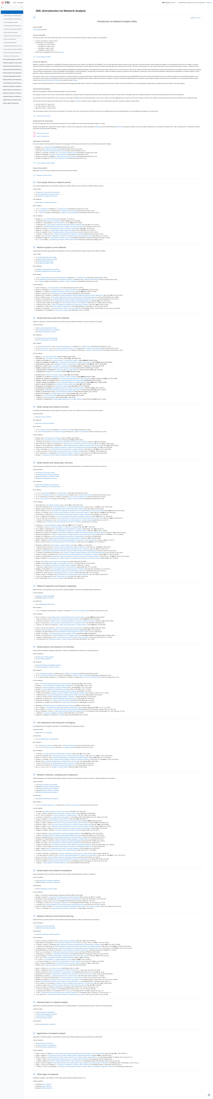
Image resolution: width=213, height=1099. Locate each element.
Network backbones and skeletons (48, 792)
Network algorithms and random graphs (49, 271)
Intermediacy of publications (46, 1012)
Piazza (41, 170)
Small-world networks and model (47, 328)
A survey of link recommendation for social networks (66, 961)
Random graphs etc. (67, 279)
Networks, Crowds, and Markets (58, 154)
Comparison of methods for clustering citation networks (73, 1064)
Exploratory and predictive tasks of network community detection (59, 981)
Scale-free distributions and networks (49, 330)
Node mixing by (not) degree (46, 423)
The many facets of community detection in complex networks (75, 520)
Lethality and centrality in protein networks (64, 691)
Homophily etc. (47, 495)
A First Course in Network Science (67, 152)
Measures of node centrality (45, 657)
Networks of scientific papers (54, 375)
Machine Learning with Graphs (51, 80)
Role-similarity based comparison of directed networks (67, 837)
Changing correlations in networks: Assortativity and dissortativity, (72, 447)
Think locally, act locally (63, 576)
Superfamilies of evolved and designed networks (66, 619)
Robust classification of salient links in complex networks (77, 853)
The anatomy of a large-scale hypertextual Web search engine (64, 707)
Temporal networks (47, 1088)
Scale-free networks (59, 222)
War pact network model (44, 1018)
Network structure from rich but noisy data (57, 965)
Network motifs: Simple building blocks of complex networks (68, 617)
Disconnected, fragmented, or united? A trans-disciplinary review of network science (68, 236)
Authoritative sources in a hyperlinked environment (58, 705)
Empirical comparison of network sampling (68, 830)
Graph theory (44, 277)
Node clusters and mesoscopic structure (12, 73)
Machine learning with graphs (46, 928)
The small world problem (50, 356)
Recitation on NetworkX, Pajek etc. (47, 202)
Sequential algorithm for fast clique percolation (67, 538)
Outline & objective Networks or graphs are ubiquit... (12, 25)
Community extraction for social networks (64, 542)
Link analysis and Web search (48, 675)
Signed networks (46, 1086)
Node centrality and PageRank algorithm (49, 665)
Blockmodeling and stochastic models (48, 476)
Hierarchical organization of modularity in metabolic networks (70, 757)
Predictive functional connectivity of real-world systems (72, 637)
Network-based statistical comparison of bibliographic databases (72, 846)
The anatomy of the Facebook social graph (63, 368)
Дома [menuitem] (14, 2)
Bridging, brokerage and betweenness (63, 698)
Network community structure (46, 472)
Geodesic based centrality (68, 702)
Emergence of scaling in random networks (63, 291)
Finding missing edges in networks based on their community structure (68, 955)
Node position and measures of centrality (12, 79)
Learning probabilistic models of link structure (66, 970)
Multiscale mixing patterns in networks (69, 453)
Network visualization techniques (50, 882)
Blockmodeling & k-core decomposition (48, 486)
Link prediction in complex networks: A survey (58, 959)
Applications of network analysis (12, 100)
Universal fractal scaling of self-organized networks (67, 821)
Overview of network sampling (50, 786)
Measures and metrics (47, 673)
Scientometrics (43, 1047)
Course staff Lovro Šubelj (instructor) (12, 15)
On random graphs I (53, 287)
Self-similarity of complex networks (66, 813)
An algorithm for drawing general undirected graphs (64, 897)
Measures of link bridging (44, 732)
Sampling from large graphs (61, 817)
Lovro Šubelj (36, 29)
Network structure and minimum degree (55, 561)
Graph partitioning (62, 495)
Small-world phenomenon (62, 350)
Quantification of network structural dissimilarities (66, 842)
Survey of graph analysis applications (60, 230)
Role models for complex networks (61, 545)
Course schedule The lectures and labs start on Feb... (12, 19)
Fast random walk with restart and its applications (69, 711)
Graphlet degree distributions (46, 604)
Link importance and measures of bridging (12, 83)
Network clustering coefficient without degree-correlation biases (70, 693)
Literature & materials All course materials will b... (12, 46)
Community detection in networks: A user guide (64, 527)
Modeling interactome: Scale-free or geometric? (69, 628)
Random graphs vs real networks (12, 63)
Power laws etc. (44, 348)
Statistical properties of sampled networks (65, 815)
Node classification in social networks (72, 977)
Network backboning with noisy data (59, 861)
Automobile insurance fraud (45, 1043)
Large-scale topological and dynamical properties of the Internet (82, 445)
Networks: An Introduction (52, 149)
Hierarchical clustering (47, 747)
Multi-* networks (46, 1084)
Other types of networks (11, 103)
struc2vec (67, 990)
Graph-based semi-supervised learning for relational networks (59, 992)
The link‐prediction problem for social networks (67, 942)
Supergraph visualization (61, 902)
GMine (54, 901)
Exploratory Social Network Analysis (67, 156)
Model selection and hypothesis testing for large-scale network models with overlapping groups (69, 550)
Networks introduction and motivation (48, 192)
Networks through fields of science (47, 196)
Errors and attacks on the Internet (47, 340)
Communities (44, 493)
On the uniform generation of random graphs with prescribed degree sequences (74, 297)
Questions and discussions (11, 56)
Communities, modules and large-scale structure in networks (64, 224)
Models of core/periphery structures (62, 563)
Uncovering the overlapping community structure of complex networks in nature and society (77, 510)
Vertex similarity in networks (67, 940)
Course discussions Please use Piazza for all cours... (12, 52)
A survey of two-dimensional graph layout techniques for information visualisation (77, 906)
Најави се (209, 2)
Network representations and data (47, 259)
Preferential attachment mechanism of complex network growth (63, 390)
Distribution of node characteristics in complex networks (67, 449)
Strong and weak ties (45, 498)
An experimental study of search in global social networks (74, 362)
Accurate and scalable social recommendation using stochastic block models (79, 948)
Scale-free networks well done (64, 391)
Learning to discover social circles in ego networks (65, 308)
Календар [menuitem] (20, 2)
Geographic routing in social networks (65, 364)
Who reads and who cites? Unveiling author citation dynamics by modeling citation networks (80, 1063)
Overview (42, 212)
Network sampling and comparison (48, 798)
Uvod (40, 239)
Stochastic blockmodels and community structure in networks (71, 549)
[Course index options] (21, 7)
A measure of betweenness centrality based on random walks (64, 695)
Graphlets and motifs (48, 598)
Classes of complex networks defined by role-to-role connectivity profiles (85, 552)
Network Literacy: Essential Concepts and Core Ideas (68, 234)
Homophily (44, 431)
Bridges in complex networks (60, 767)
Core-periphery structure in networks (63, 572)
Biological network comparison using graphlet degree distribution (60, 630)
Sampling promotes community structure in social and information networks (72, 826)
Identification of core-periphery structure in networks (73, 574)
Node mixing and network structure (12, 69)
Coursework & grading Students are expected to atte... (12, 29)
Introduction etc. (45, 210)
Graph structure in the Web (59, 293)
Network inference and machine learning (12, 93)
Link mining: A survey (55, 968)
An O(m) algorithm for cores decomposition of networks (68, 569)
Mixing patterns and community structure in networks (68, 509)
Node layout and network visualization (49, 880)
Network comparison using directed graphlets (68, 841)
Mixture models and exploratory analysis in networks (70, 547)
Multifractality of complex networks (59, 819)
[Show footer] (209, 1095)
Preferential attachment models (47, 331)
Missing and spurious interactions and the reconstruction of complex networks (76, 556)
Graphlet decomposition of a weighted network (65, 635)
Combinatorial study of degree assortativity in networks (58, 455)
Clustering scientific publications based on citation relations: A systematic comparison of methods (86, 1066)
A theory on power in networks (61, 700)
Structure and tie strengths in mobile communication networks (71, 512)
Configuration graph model (45, 263)
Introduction (44, 209)
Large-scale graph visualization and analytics (64, 908)
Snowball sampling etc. (48, 805)
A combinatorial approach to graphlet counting (62, 633)
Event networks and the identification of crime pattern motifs (68, 623)
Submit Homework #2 (9, 42)
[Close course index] (1, 7)
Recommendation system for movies (48, 667)
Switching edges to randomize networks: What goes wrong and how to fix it (74, 299)
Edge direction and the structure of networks (66, 451)
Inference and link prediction (46, 926)
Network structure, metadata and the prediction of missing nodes (75, 983)
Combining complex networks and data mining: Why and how (68, 985)
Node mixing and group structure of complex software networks (69, 1059)
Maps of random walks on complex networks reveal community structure (74, 534)
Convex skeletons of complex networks (54, 862)
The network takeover (51, 219)
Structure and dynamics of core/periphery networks (69, 570)
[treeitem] (11, 34)
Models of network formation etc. (66, 348)
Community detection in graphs (53, 525)
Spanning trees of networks (45, 1016)
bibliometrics (52, 1047)
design (75, 80)
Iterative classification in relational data (59, 972)
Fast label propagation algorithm (47, 1014)
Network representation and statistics (48, 269)
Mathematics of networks (46, 279)
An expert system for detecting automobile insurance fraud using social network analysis (79, 1053)
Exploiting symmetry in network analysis (60, 639)
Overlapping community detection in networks (69, 529)
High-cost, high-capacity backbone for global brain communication (78, 855)
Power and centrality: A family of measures (55, 687)
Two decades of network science (59, 237)
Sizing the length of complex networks (68, 369)
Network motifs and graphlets (46, 596)
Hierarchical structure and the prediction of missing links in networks (79, 554)
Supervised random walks (61, 954)
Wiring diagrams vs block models (47, 889)
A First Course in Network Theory (59, 158)
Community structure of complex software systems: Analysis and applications (70, 1055)
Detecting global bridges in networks (63, 696)
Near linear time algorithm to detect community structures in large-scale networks (82, 532)
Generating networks (61, 277)
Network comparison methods (50, 790)
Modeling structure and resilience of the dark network (69, 388)
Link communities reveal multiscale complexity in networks (74, 516)
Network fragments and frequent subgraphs (12, 76)
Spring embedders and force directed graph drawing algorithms (64, 904)
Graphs (41, 281)
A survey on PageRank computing (53, 713)
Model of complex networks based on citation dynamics (65, 1061)
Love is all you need (50, 395)
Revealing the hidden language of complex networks (74, 631)
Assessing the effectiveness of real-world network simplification (72, 828)
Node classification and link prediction (49, 934)
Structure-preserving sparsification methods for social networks (71, 859)
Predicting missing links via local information (66, 952)
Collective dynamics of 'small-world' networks (64, 289)
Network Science (49, 147)
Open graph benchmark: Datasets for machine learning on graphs (66, 994)
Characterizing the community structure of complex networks (72, 514)
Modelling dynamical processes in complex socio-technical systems (63, 226)
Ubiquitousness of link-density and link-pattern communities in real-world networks (72, 540)
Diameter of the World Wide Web (66, 384)
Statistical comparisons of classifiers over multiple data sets (59, 850)
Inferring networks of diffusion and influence (75, 950)
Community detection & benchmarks (48, 485)
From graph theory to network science (12, 59)
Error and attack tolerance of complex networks (72, 382)
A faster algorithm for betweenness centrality (56, 689)
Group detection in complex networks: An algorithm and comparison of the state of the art (74, 558)
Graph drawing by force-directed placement (69, 899)
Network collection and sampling (47, 784)
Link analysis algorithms (44, 658)
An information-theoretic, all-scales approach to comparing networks (71, 844)
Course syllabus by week (10, 22)
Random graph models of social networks (74, 302)
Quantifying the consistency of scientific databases (64, 848)
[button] (169, 2)
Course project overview (10, 32)
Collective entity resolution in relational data (64, 976)
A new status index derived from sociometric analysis (55, 683)
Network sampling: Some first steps (55, 811)
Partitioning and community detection (48, 474)
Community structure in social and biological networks (68, 507)
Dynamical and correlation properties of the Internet (78, 443)
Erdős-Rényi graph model (46, 261)
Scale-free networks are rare (59, 393)
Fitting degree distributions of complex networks (68, 399)
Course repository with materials (12, 49)
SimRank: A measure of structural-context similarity (61, 709)
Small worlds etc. (47, 346)
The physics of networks (54, 221)
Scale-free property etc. (64, 346)
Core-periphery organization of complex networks (56, 565)
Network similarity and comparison (48, 788)
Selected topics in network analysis (12, 96)
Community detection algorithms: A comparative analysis (70, 530)
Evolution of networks (62, 310)
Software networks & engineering (46, 1045)
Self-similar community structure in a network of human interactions (71, 824)
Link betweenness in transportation (48, 739)
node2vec (53, 989)
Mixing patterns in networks (53, 438)
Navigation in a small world (54, 371)
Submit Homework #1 (9, 39)
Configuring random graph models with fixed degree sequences (72, 301)
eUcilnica (119, 126)
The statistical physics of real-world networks (65, 232)
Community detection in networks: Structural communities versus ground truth (80, 518)
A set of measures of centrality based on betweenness (58, 685)
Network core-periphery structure (47, 478)
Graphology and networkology (47, 257)
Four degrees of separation (61, 306)
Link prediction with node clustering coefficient (60, 957)
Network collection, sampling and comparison (12, 86)
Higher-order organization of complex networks (73, 624)
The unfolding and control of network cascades (62, 228)
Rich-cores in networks (57, 578)
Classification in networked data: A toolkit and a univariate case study (72, 974)
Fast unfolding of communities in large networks (70, 536)
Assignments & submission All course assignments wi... (12, 36)
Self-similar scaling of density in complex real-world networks (71, 822)
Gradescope (98, 126)
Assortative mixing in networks (53, 440)
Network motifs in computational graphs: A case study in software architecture (73, 621)
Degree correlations (46, 429)
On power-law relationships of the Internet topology (75, 378)
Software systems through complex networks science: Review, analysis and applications (72, 1057)
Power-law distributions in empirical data (72, 380)
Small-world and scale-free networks (12, 66)
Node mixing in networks (44, 417)
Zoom (62, 52)
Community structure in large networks (64, 567)
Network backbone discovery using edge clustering (62, 857)
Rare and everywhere (49, 397)
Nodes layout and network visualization (12, 89)
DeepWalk (58, 987)
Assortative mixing (58, 431)
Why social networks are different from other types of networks (70, 304)
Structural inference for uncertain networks (68, 963)
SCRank (62, 715)
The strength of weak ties (53, 358)
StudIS (78, 101)
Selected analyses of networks (47, 1024)
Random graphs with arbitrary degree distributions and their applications (82, 295)
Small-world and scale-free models (47, 338)
